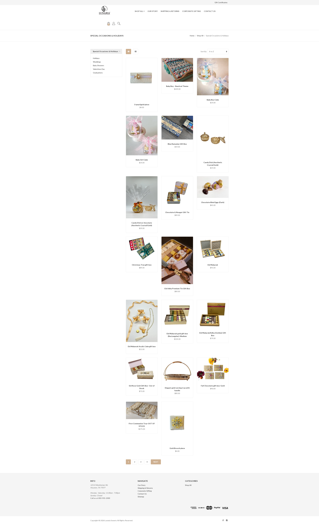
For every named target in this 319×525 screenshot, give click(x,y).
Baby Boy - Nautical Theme (177, 86)
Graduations (98, 73)
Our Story (153, 11)
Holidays (96, 58)
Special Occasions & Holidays (217, 36)
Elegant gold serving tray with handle (177, 389)
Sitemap (141, 497)
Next (155, 462)
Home (192, 36)
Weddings (97, 62)
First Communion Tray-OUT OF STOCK (142, 424)
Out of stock (141, 373)
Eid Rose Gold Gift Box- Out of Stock (142, 387)
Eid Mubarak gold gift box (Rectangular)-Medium (177, 334)
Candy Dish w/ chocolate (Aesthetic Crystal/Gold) (141, 224)
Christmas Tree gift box (142, 265)
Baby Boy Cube (213, 100)
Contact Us (209, 11)
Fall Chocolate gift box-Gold (213, 386)
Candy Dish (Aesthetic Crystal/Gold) (212, 163)
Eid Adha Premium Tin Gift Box (177, 288)
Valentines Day (99, 69)
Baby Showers (98, 65)
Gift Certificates (221, 2)
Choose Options (177, 71)
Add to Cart (141, 89)
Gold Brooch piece (177, 448)
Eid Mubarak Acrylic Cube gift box (142, 346)
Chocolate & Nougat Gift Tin (177, 212)
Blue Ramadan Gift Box (177, 144)
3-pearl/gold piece (141, 104)
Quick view (141, 83)
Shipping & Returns (170, 11)
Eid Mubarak (213, 265)
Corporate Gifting (191, 11)
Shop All (139, 11)
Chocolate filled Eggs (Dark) (212, 202)
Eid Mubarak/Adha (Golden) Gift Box (212, 334)
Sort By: (204, 51)
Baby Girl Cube (142, 160)
